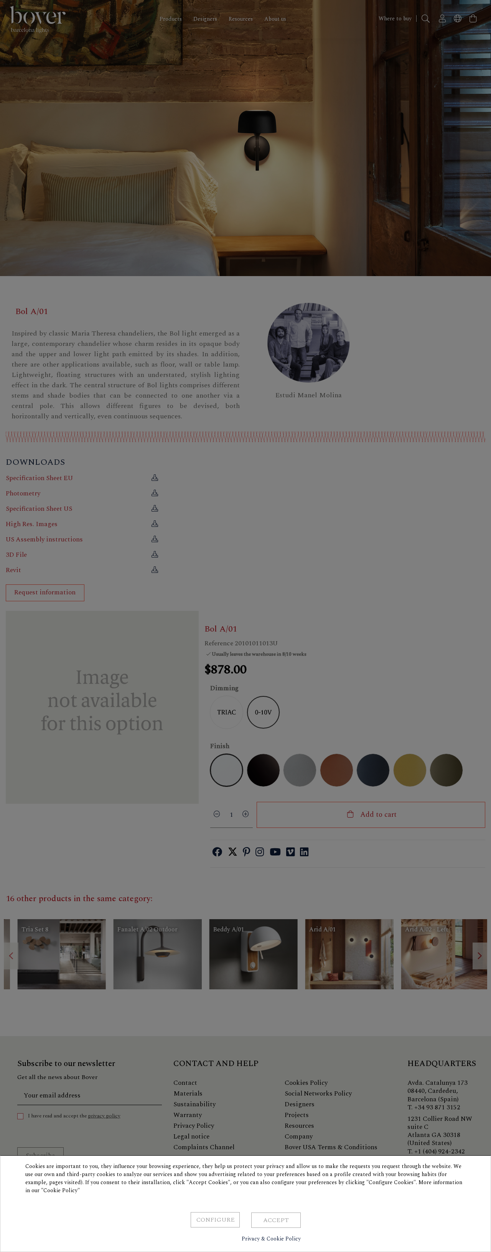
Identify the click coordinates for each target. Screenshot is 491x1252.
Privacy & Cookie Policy (271, 1239)
